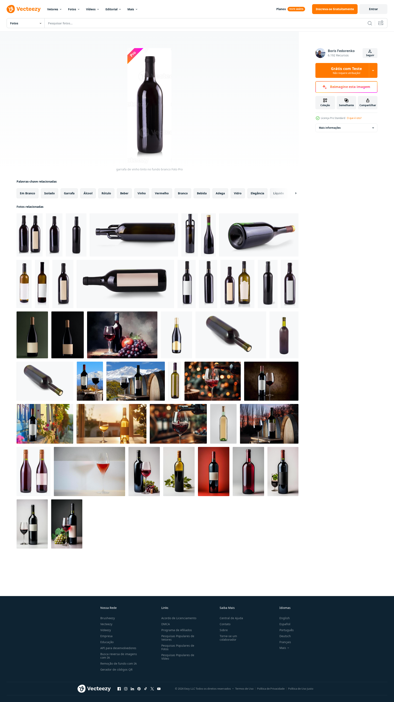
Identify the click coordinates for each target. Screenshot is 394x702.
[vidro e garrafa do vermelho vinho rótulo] (135, 381)
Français (285, 642)
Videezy (105, 630)
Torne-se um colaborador (228, 637)
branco (183, 193)
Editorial (111, 9)
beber (124, 193)
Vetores (52, 9)
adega (220, 193)
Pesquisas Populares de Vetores (177, 637)
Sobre (224, 630)
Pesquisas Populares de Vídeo (177, 656)
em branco (27, 193)
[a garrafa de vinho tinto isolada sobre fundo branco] (208, 284)
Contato (225, 624)
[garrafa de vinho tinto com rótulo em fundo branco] (62, 284)
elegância (257, 193)
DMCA (165, 624)
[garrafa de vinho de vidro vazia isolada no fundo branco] (134, 235)
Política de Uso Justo (300, 688)
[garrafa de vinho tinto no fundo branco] (54, 235)
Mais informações (330, 127)
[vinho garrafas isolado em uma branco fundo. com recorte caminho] (33, 471)
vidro (238, 193)
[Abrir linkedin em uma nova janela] (132, 688)
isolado (49, 193)
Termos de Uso (244, 688)
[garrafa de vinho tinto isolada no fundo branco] (76, 235)
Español (284, 624)
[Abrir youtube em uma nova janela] (158, 688)
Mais (130, 9)
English (284, 618)
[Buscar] (369, 23)
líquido (278, 193)
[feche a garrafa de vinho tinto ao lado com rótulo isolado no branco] (125, 284)
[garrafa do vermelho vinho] (230, 334)
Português (286, 630)
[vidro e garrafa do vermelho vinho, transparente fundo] (269, 424)
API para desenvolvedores (118, 648)
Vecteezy (106, 624)
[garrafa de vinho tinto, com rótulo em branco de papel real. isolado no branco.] (289, 284)
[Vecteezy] (24, 9)
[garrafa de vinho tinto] (176, 334)
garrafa (69, 193)
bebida (202, 193)
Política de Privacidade (271, 688)
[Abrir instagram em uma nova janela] (125, 688)
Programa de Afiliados (176, 630)
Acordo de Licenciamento (178, 618)
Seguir (370, 55)
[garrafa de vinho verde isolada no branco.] (174, 381)
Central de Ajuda (231, 618)
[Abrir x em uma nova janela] (152, 688)
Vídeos (91, 9)
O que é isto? (354, 118)
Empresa (106, 636)
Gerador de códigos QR (116, 669)
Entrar (373, 9)
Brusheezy (107, 618)
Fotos (72, 9)
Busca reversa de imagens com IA (118, 655)
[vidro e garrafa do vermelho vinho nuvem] (90, 381)
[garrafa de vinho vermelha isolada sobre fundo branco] (208, 235)
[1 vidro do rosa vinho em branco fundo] (89, 471)
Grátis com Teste (346, 70)
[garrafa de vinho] (283, 334)
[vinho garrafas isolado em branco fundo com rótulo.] (24, 284)
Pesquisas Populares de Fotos (177, 647)
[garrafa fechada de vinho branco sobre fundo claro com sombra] (223, 424)
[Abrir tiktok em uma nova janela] (145, 688)
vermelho (162, 193)
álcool (88, 193)
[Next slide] (292, 193)
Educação (107, 642)
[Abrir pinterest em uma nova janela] (139, 688)
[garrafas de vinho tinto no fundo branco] (30, 235)
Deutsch (285, 636)
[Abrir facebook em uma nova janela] (119, 688)
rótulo (106, 193)
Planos (281, 9)
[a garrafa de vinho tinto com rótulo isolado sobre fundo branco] (186, 284)
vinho (142, 193)
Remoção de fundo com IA (118, 663)
